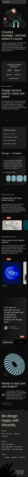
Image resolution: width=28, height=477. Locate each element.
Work (3, 433)
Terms (21, 474)
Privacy (17, 474)
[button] (4, 218)
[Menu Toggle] (24, 1)
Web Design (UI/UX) (7, 446)
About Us (16, 433)
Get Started (5, 436)
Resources (9, 433)
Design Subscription (17, 449)
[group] (12, 274)
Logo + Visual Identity (7, 444)
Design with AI (19, 446)
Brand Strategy (6, 449)
